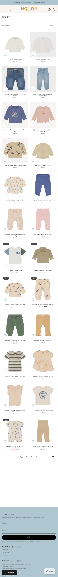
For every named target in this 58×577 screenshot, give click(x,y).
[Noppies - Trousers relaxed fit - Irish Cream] (43, 431)
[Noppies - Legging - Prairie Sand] (43, 325)
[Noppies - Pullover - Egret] (15, 44)
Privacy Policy (27, 541)
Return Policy (5, 552)
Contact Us (5, 549)
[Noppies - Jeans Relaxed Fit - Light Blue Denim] (15, 79)
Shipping (4, 555)
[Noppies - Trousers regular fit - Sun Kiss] (43, 289)
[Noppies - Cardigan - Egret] (43, 44)
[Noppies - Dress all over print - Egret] (15, 185)
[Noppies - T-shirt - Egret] (15, 255)
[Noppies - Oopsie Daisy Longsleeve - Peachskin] (43, 115)
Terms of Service (35, 541)
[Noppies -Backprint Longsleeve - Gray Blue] (15, 115)
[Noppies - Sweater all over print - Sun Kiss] (15, 289)
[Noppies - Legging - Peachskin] (43, 219)
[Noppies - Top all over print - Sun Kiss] (43, 361)
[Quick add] (5, 54)
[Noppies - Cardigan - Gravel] (43, 150)
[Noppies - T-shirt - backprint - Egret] (43, 395)
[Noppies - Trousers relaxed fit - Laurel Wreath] (15, 325)
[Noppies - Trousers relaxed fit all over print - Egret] (15, 219)
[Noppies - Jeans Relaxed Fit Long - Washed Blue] (43, 79)
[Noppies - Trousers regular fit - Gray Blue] (43, 185)
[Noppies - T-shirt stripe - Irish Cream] (15, 361)
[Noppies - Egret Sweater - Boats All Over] (15, 150)
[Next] (47, 456)
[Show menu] (3, 9)
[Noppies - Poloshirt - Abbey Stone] (43, 255)
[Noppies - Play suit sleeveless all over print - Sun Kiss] (15, 395)
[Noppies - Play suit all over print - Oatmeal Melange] (15, 431)
